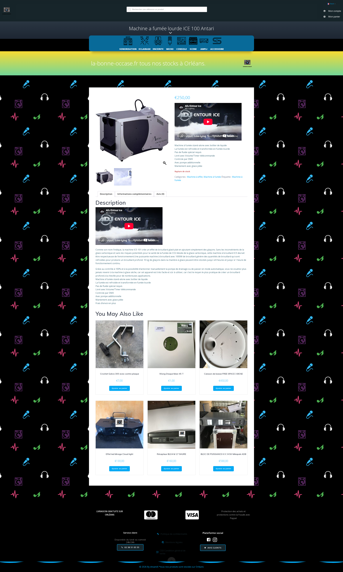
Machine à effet (195, 176)
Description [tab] (106, 193)
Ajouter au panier (119, 388)
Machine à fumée (212, 176)
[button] (165, 131)
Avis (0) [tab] (160, 193)
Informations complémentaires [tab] (134, 193)
